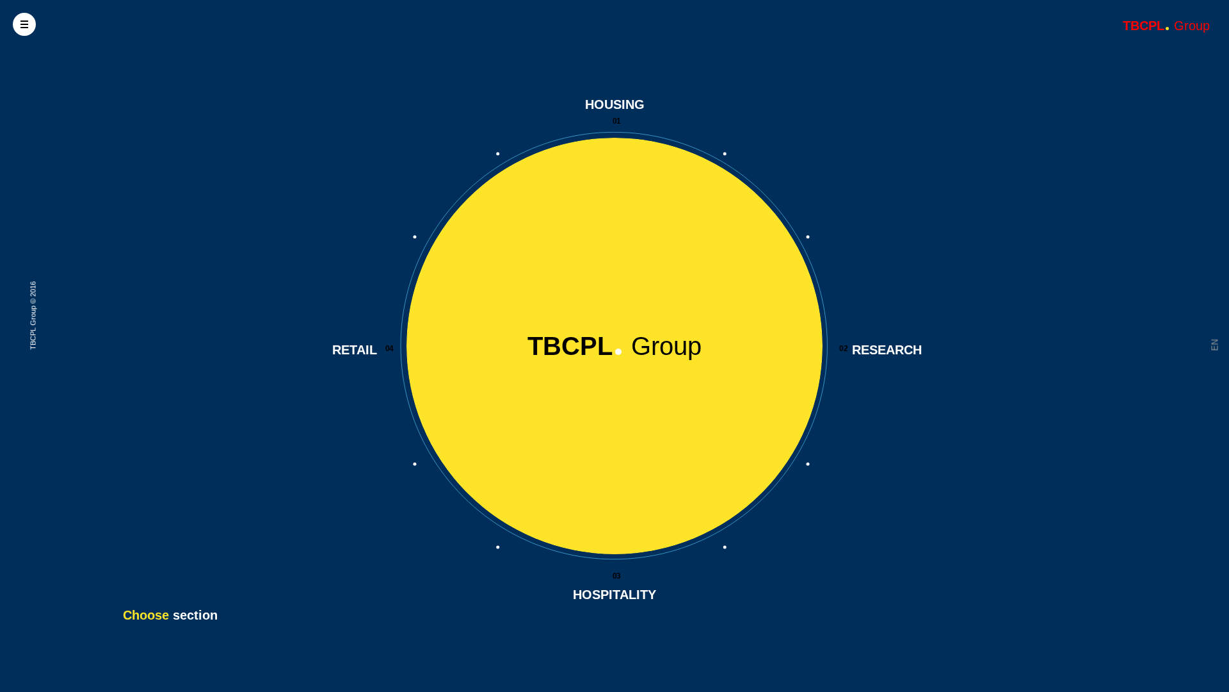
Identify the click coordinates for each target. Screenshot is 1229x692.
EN (1215, 345)
